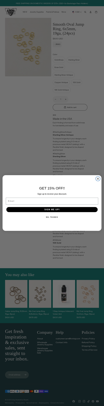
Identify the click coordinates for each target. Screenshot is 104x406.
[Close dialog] (98, 178)
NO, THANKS (52, 217)
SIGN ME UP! (52, 209)
